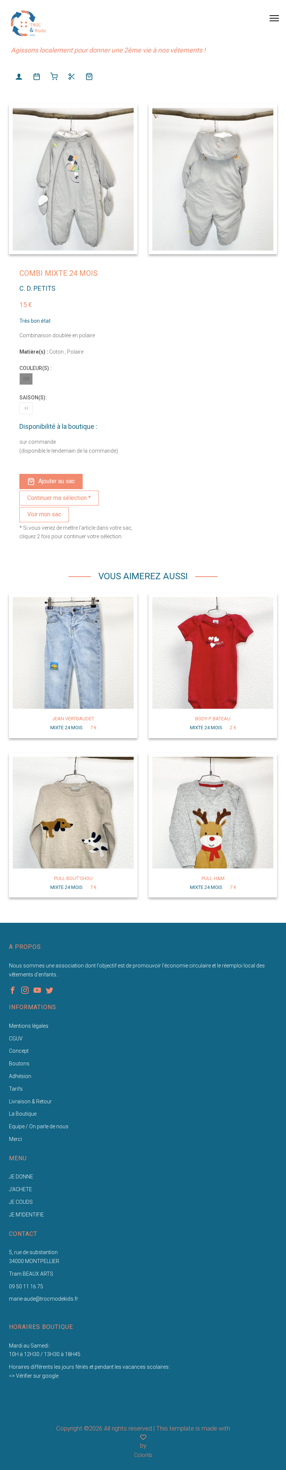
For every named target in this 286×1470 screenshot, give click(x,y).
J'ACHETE (20, 1189)
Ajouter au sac (56, 481)
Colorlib (143, 1455)
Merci (15, 1139)
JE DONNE (21, 1177)
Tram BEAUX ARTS (31, 1274)
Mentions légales (28, 1026)
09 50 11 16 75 (26, 1286)
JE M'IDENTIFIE (26, 1215)
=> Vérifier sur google (33, 1376)
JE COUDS (21, 1202)
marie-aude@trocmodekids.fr (43, 1299)
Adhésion (20, 1076)
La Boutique (22, 1114)
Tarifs (16, 1089)
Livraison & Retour (30, 1101)
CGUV (16, 1039)
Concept (19, 1051)
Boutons (19, 1063)
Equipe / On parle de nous (39, 1126)
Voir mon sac (44, 514)
